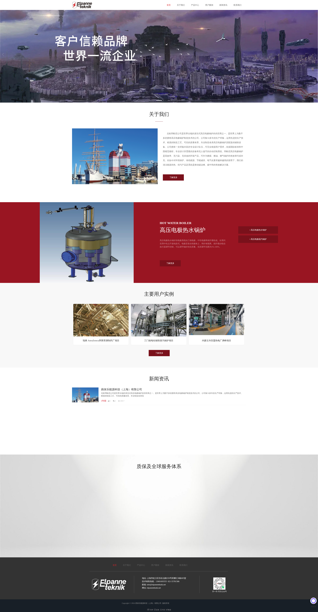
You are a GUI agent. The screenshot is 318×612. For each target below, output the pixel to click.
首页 (169, 5)
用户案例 (209, 5)
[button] (159, 100)
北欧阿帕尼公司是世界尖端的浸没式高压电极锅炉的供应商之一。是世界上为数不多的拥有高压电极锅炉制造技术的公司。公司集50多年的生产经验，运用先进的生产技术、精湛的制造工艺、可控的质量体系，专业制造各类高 (172, 394)
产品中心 (195, 5)
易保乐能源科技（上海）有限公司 (121, 389)
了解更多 (173, 177)
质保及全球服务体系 (159, 466)
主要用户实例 (159, 294)
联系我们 (237, 5)
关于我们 (181, 5)
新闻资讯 (223, 5)
